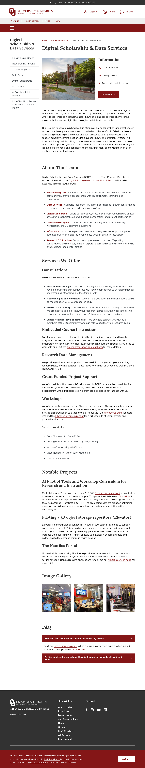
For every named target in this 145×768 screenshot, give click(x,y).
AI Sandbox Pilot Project (21, 94)
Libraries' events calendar (69, 416)
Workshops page (113, 412)
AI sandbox (125, 496)
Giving (61, 727)
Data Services (19, 75)
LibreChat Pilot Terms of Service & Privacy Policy (24, 104)
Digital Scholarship (22, 80)
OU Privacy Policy (38, 762)
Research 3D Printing (23, 63)
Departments (65, 715)
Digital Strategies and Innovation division (91, 180)
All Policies (64, 735)
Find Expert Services (60, 40)
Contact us (79, 649)
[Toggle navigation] (12, 28)
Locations (63, 711)
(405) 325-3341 (111, 67)
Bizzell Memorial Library (115, 83)
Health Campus (32, 21)
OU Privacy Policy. (52, 759)
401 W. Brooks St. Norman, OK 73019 (29, 709)
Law (58, 21)
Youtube (98, 710)
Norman (15, 21)
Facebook (86, 709)
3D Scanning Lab (21, 69)
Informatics (18, 86)
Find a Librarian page (65, 646)
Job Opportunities (68, 719)
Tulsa (47, 21)
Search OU (54, 3)
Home (44, 40)
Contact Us (109, 94)
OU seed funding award (107, 493)
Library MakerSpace (23, 58)
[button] (91, 12)
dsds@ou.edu (110, 75)
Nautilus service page (119, 560)
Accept (126, 759)
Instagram (92, 709)
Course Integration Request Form (85, 347)
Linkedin (105, 709)
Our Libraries (65, 707)
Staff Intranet (65, 739)
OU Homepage (50, 3)
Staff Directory (66, 731)
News (61, 723)
